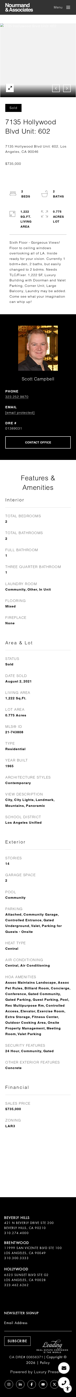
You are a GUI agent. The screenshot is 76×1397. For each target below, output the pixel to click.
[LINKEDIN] (20, 1384)
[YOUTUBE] (43, 1384)
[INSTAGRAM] (9, 1384)
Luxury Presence (50, 1371)
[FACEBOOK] (31, 1384)
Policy (45, 1363)
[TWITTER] (54, 1384)
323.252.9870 (16, 397)
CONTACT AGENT (38, 442)
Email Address (15, 1323)
